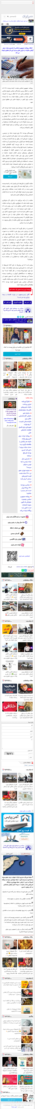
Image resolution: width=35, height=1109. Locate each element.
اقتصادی (25, 44)
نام (32, 725)
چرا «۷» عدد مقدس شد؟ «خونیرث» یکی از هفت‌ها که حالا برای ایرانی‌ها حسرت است (11, 412)
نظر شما (30, 722)
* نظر (31, 737)
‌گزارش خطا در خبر (30, 570)
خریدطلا (10, 177)
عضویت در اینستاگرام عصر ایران (15, 517)
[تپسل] (4, 326)
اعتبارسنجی (30, 765)
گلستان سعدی (15, 533)
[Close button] (34, 1092)
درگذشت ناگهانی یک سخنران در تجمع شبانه (19, 899)
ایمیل (31, 731)
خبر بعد (26, 302)
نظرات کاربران (18, 302)
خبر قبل (8, 302)
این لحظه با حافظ (15, 528)
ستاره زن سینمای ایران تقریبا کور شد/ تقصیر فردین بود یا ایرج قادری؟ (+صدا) (13, 310)
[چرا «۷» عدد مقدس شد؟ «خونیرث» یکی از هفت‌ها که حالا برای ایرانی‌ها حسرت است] (10, 404)
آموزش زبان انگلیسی (16, 539)
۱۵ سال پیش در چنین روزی (16, 522)
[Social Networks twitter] (20, 317)
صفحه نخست (31, 44)
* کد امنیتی (30, 750)
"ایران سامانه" (14, 1107)
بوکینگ (25, 765)
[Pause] (5, 342)
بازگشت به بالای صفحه (25, 811)
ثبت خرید (17, 354)
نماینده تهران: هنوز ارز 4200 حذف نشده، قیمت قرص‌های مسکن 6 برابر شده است (25, 476)
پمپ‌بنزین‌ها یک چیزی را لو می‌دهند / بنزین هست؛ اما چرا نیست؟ (10, 420)
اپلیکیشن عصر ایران (24, 556)
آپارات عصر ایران (16, 545)
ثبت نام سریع (11, 1100)
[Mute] (8, 342)
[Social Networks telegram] (18, 317)
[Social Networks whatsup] (23, 317)
